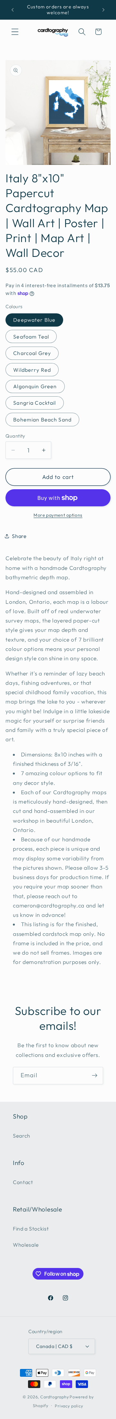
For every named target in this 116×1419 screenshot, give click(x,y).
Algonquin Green (35, 386)
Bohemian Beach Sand (42, 419)
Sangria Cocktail (34, 403)
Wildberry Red (32, 370)
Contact (23, 1182)
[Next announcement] (103, 10)
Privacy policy (69, 1405)
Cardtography (54, 1396)
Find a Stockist (31, 1228)
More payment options (58, 515)
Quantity (15, 436)
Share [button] (19, 536)
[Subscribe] (94, 1075)
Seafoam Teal (31, 336)
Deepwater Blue (34, 320)
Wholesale (26, 1245)
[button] (15, 32)
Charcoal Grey (32, 353)
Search (21, 1135)
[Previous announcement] (12, 10)
